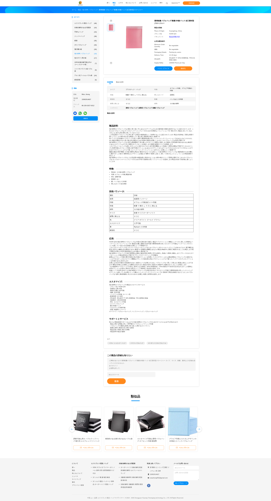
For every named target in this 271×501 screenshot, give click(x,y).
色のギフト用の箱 (85, 58)
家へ (73, 467)
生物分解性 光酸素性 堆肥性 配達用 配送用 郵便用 (132, 485)
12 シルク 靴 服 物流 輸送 (101, 477)
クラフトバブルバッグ (137, 343)
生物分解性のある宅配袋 (85, 27)
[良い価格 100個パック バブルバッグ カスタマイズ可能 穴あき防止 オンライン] (119, 421)
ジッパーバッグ (85, 36)
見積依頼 (191, 3)
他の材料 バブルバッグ (85, 54)
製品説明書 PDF (174, 36)
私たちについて (77, 473)
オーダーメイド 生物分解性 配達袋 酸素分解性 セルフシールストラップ (131, 470)
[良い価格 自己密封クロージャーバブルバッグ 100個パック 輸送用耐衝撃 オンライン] (183, 421)
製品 (73, 470)
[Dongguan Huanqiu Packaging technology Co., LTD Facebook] (148, 485)
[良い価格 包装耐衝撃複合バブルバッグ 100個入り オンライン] (151, 421)
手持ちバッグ (85, 32)
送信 (116, 381)
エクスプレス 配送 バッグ (85, 23)
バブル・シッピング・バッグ (117, 343)
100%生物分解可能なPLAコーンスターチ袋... (85, 63)
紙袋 (85, 40)
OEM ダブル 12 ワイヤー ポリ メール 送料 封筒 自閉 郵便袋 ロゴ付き (104, 470)
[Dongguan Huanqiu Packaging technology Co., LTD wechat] (85, 112)
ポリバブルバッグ (85, 45)
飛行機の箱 (85, 49)
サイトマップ (76, 479)
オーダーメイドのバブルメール (157, 343)
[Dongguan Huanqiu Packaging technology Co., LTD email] (75, 112)
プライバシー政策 (78, 485)
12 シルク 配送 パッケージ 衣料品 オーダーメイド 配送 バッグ (103, 482)
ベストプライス (163, 68)
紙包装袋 (85, 80)
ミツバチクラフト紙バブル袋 (85, 70)
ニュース (75, 476)
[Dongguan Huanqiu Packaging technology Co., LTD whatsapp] (80, 112)
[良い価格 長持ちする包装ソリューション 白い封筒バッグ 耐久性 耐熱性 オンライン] (87, 421)
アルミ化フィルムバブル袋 (85, 75)
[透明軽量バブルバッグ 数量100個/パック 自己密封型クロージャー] (134, 37)
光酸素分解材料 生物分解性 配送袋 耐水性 (131, 478)
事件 (73, 482)
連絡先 (85, 118)
